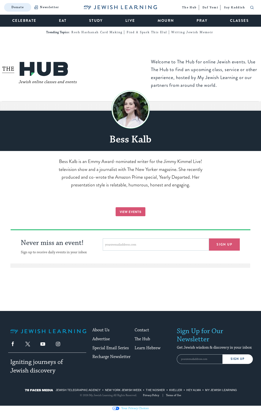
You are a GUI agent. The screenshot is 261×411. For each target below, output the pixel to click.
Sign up (224, 244)
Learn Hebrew (147, 348)
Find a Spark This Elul (147, 32)
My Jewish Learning (221, 390)
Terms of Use (173, 395)
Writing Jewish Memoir (192, 32)
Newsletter (49, 7)
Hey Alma (193, 390)
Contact (142, 330)
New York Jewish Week (123, 390)
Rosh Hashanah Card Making (96, 32)
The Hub (142, 339)
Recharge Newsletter (111, 356)
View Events (130, 212)
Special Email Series (110, 348)
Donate (17, 7)
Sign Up (238, 359)
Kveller (175, 390)
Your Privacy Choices (135, 408)
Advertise (101, 339)
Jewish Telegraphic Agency (78, 390)
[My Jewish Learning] (48, 334)
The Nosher (155, 390)
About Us (100, 330)
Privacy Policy (151, 395)
